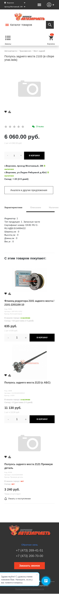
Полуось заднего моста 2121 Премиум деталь (28, 466)
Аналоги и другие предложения (28, 190)
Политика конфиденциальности (29, 589)
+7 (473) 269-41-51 (29, 550)
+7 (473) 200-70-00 (29, 556)
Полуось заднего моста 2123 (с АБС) (27, 382)
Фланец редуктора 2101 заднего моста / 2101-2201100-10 (29, 303)
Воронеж (10, 3)
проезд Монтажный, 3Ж (13, 7)
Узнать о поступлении (19, 498)
